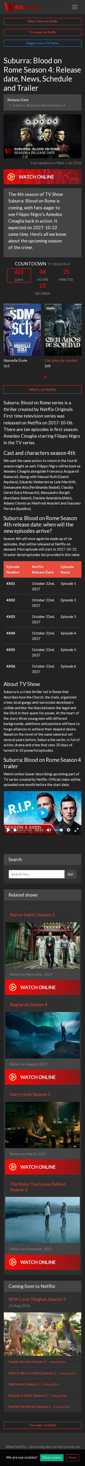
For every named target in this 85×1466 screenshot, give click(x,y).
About (72, 1457)
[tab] (34, 377)
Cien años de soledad (60, 360)
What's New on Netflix (42, 21)
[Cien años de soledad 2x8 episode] (63, 329)
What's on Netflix (42, 389)
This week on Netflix (42, 32)
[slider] (22, 830)
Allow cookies (51, 1457)
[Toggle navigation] (74, 7)
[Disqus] (42, 902)
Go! (70, 988)
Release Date (18, 100)
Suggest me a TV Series (42, 43)
